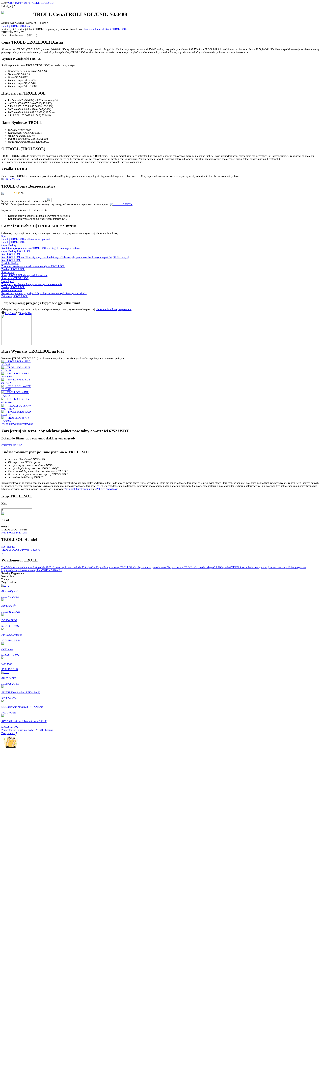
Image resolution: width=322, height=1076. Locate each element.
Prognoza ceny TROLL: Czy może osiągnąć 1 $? (194, 567)
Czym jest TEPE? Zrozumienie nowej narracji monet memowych (254, 567)
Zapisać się (17, 952)
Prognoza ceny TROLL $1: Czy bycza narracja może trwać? (135, 567)
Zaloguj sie (7, 952)
